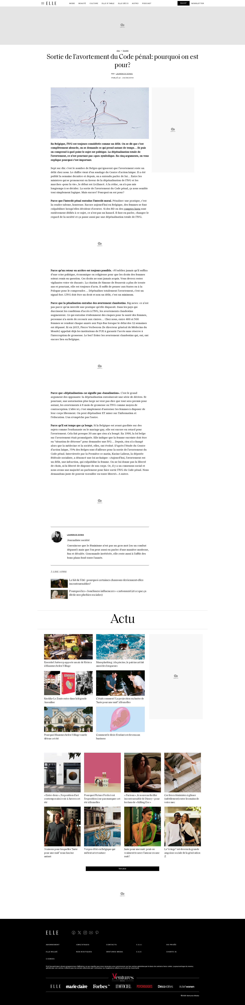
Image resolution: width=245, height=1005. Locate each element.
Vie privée (171, 944)
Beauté (82, 3)
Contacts (111, 944)
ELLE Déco (123, 3)
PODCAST (146, 3)
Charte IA (171, 951)
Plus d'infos (144, 968)
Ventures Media (114, 951)
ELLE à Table (108, 3)
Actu (122, 619)
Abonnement (53, 944)
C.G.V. (139, 951)
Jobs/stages (82, 944)
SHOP (183, 3)
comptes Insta (132, 208)
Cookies (50, 958)
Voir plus (122, 868)
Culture (94, 3)
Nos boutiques (84, 951)
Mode (72, 3)
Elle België (52, 951)
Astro (135, 3)
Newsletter (197, 3)
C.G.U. (139, 944)
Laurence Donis (124, 74)
